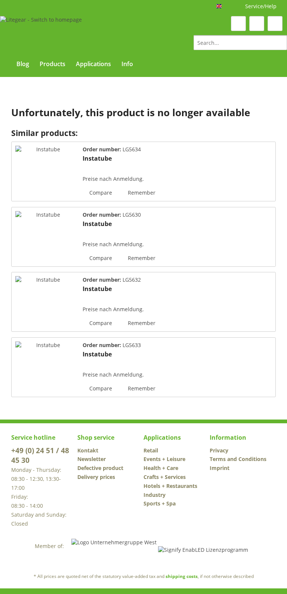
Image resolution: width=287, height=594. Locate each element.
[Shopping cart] (275, 23)
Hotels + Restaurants (170, 485)
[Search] (280, 42)
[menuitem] (240, 42)
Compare (100, 192)
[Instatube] (45, 171)
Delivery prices (96, 476)
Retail (151, 450)
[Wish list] (238, 23)
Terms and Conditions (238, 458)
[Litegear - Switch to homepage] (41, 32)
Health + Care (161, 467)
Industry (155, 494)
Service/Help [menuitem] (261, 6)
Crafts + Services (165, 476)
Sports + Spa (160, 503)
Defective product (100, 467)
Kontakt (87, 450)
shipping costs (182, 576)
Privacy (219, 450)
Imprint (219, 467)
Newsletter (91, 458)
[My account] (256, 23)
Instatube (97, 159)
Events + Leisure (164, 458)
